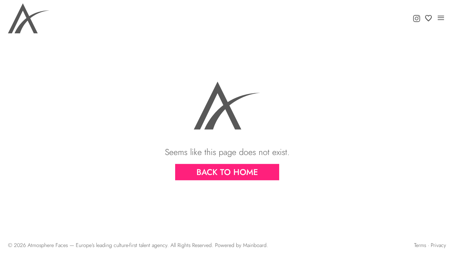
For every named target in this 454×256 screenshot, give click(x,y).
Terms (420, 245)
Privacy (438, 245)
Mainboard (255, 245)
